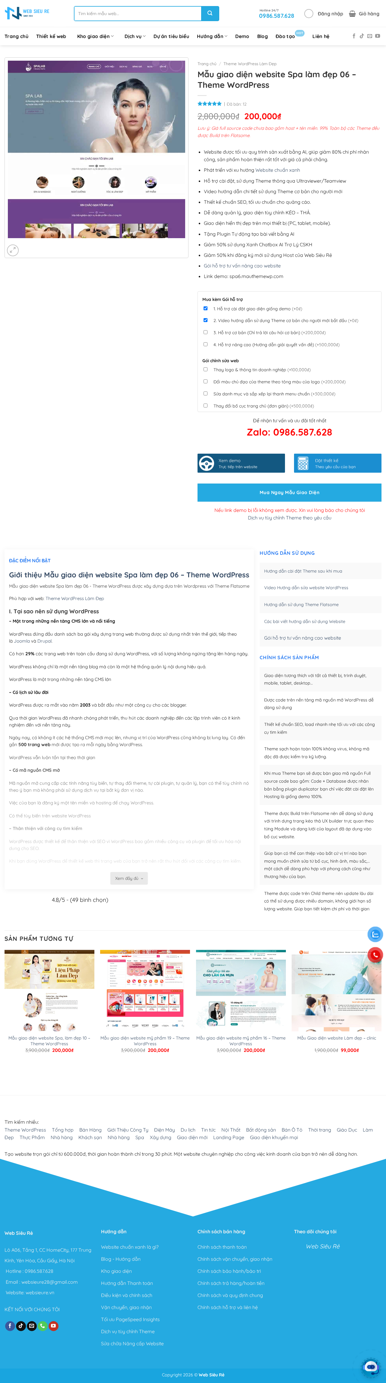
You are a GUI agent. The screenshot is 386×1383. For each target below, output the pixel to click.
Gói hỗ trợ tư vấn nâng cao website (242, 266)
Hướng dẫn (210, 36)
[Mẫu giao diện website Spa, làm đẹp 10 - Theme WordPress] (49, 995)
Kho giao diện (93, 36)
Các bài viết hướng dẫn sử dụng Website (304, 621)
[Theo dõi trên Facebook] (354, 36)
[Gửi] (210, 14)
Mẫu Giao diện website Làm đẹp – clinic (336, 1038)
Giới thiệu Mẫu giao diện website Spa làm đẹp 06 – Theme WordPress (129, 574)
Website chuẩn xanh (277, 170)
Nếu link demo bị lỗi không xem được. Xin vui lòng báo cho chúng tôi (289, 510)
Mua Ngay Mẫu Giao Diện (289, 492)
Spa (139, 1137)
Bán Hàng (90, 1129)
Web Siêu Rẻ (322, 1246)
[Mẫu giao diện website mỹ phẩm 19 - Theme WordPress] (145, 995)
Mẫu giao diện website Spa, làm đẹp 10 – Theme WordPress (49, 1040)
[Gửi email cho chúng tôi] (369, 36)
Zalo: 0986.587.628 (289, 432)
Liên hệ (320, 36)
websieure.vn (40, 1292)
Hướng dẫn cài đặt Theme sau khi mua (303, 571)
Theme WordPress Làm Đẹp (250, 63)
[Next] (30, 244)
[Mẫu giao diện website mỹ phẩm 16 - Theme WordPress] (241, 995)
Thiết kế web (51, 36)
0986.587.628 (39, 1271)
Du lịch (188, 1129)
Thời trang (319, 1129)
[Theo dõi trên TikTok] (361, 36)
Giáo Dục (347, 1129)
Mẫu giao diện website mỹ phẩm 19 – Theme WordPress (145, 1040)
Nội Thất (230, 1129)
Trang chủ (16, 36)
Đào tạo (289, 35)
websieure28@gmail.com (49, 1282)
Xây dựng (160, 1137)
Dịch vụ (133, 36)
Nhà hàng (62, 1137)
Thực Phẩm (32, 1137)
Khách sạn (90, 1137)
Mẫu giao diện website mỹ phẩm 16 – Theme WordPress (241, 1040)
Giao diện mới (192, 1137)
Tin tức (208, 1129)
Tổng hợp (63, 1129)
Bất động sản (261, 1129)
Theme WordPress (25, 1129)
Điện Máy (164, 1129)
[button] (323, 13)
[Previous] (14, 244)
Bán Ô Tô (292, 1129)
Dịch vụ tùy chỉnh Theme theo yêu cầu (289, 518)
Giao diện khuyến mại (274, 1137)
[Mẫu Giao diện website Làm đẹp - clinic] (336, 1009)
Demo (242, 36)
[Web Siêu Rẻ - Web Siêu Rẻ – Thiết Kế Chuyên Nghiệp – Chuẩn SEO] (27, 13)
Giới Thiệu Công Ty (127, 1129)
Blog (262, 36)
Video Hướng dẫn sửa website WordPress (306, 587)
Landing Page (228, 1137)
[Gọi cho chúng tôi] (43, 1326)
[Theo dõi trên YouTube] (377, 36)
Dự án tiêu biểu (171, 36)
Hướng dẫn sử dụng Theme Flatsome (301, 604)
